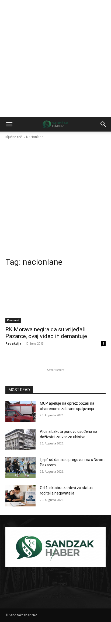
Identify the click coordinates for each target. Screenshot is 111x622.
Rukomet (13, 320)
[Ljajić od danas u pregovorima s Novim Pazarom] (20, 467)
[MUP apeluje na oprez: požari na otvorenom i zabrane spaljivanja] (20, 411)
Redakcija (13, 343)
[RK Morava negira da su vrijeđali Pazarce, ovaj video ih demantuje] (55, 297)
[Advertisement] (55, 58)
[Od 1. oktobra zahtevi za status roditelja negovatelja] (20, 495)
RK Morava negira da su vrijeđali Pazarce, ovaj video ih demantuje (46, 332)
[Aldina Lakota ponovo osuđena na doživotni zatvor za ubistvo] (20, 439)
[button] (9, 124)
